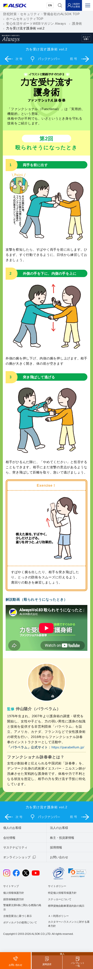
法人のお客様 (59, 827)
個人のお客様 (12, 827)
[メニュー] (87, 5)
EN (50, 5)
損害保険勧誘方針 (13, 899)
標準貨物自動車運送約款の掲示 (66, 905)
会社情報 (9, 837)
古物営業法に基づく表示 (17, 916)
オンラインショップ (16, 857)
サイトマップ (11, 886)
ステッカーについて (59, 899)
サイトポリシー (57, 886)
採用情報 (56, 847)
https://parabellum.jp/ (67, 747)
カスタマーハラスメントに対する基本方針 (69, 923)
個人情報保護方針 (13, 892)
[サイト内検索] (60, 5)
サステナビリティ (15, 847)
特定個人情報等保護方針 (62, 892)
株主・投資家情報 (62, 837)
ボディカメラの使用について (20, 922)
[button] (77, 873)
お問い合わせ (59, 857)
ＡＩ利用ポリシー (58, 916)
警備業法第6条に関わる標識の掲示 (22, 907)
